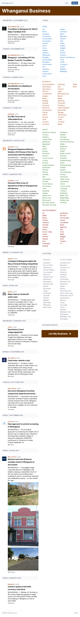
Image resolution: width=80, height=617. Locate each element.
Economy (45, 105)
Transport (63, 64)
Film (43, 241)
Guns (44, 76)
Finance (45, 117)
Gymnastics (46, 179)
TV (61, 244)
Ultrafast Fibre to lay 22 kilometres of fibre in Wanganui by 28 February (22, 185)
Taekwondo (64, 181)
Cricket (45, 156)
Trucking (61, 122)
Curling (45, 160)
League (45, 193)
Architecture (47, 94)
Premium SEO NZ (14, 41)
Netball (62, 135)
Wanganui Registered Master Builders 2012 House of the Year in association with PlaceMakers (22, 152)
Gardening (64, 213)
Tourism (61, 117)
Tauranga (63, 305)
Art (43, 213)
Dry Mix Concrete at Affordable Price (16, 118)
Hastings (63, 277)
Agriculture (46, 89)
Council (45, 43)
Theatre (63, 241)
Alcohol (11, 421)
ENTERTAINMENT (49, 210)
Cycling (45, 163)
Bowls (44, 149)
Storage (61, 112)
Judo (44, 188)
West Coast (47, 307)
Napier (62, 286)
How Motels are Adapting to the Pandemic (20, 87)
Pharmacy (61, 103)
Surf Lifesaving (65, 172)
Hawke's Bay (48, 277)
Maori (62, 34)
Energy (45, 112)
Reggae (62, 236)
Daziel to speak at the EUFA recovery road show (19, 588)
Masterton (64, 284)
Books (44, 218)
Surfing (62, 174)
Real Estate (12, 388)
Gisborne (46, 274)
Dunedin (63, 270)
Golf (43, 177)
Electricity (45, 108)
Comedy (45, 225)
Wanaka (63, 310)
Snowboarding (65, 165)
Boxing (44, 151)
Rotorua (63, 300)
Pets (61, 41)
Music (62, 225)
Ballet (44, 215)
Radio (62, 234)
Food (44, 119)
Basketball (46, 144)
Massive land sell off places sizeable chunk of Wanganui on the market (21, 462)
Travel (62, 67)
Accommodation (14, 26)
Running (63, 156)
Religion (63, 48)
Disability (45, 57)
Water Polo (64, 195)
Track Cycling (65, 186)
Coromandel (47, 272)
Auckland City (65, 263)
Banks (44, 98)
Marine (10, 259)
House (62, 220)
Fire (43, 67)
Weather (63, 69)
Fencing (45, 170)
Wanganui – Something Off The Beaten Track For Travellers (21, 58)
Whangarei (64, 319)
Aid (43, 29)
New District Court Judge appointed (16, 330)
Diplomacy (46, 55)
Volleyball (63, 193)
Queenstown (64, 298)
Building (11, 147)
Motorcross (46, 198)
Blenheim (63, 265)
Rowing (62, 149)
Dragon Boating (48, 165)
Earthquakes (47, 60)
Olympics (63, 137)
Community (46, 36)
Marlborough (48, 284)
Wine (75, 87)
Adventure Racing (49, 132)
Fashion (45, 236)
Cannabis (45, 34)
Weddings (63, 71)
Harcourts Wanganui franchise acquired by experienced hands (21, 392)
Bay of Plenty (48, 265)
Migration (63, 36)
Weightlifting (64, 198)
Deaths (45, 50)
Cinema (45, 220)
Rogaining (63, 146)
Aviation (45, 96)
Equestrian (46, 167)
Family (44, 234)
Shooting (63, 158)
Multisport (64, 132)
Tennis (62, 184)
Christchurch (65, 267)
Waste (60, 124)
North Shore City (66, 293)
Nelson (45, 286)
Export (44, 115)
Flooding (45, 69)
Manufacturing (63, 94)
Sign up (74, 3)
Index (76, 613)
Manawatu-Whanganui (47, 280)
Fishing (45, 172)
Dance (44, 229)
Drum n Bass (47, 232)
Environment (47, 64)
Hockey (45, 181)
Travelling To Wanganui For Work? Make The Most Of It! (23, 30)
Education (46, 62)
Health (62, 29)
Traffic (62, 62)
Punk (62, 232)
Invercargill (64, 279)
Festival (45, 239)
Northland (47, 289)
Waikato (46, 300)
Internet (11, 180)
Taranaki (46, 296)
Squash (63, 170)
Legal (10, 327)
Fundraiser (46, 244)
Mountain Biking (48, 202)
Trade (60, 119)
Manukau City (65, 281)
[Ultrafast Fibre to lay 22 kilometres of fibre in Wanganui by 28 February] (23, 222)
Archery (45, 135)
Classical (45, 222)
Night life (63, 227)
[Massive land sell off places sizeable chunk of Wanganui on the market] (23, 493)
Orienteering (64, 139)
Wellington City (65, 317)
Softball (63, 167)
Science (63, 55)
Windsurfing (64, 200)
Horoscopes (64, 218)
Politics (62, 46)
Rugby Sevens (65, 153)
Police (62, 43)
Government (47, 74)
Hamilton (63, 274)
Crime (44, 48)
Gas (59, 87)
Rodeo (62, 144)
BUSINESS (46, 82)
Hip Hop (63, 215)
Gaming (45, 246)
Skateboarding (65, 160)
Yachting (63, 202)
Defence (45, 53)
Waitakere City (65, 312)
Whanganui (13, 35)
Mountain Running (49, 205)
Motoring (11, 358)
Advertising (46, 87)
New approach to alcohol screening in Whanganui (23, 425)
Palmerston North (66, 296)
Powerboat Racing (67, 142)
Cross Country (47, 158)
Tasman (46, 298)
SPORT (45, 130)
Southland (47, 293)
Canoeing (45, 153)
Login (66, 3)
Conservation (47, 39)
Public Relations (63, 108)
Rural (62, 50)
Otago (45, 291)
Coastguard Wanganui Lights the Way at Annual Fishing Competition (23, 262)
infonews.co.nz (7, 3)
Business (11, 114)
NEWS (44, 27)
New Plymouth (65, 291)
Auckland (46, 263)
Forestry (45, 122)
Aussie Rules (47, 139)
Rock (62, 239)
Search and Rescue (67, 57)
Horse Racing (47, 184)
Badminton (46, 142)
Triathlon (63, 191)
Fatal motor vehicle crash (19, 360)
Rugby (62, 151)
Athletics (45, 137)
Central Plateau (49, 270)
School (62, 53)
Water (10, 292)
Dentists (45, 103)
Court (44, 46)
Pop (61, 229)
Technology (62, 115)
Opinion (63, 39)
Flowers (45, 71)
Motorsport (46, 200)
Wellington (47, 305)
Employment (47, 110)
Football (45, 174)
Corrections (46, 41)
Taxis (62, 60)
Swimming (64, 177)
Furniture (45, 124)
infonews (63, 32)
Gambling (61, 84)
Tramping (63, 188)
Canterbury (47, 267)
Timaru (62, 307)
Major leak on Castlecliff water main (18, 295)
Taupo (62, 303)
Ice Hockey (46, 186)
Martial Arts (46, 195)
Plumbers (61, 105)
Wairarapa (47, 303)
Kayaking (45, 191)
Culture (45, 227)
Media (60, 98)
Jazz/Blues (64, 222)
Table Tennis (64, 179)
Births (44, 32)
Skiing (62, 163)
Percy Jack (13, 133)
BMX (44, 146)
